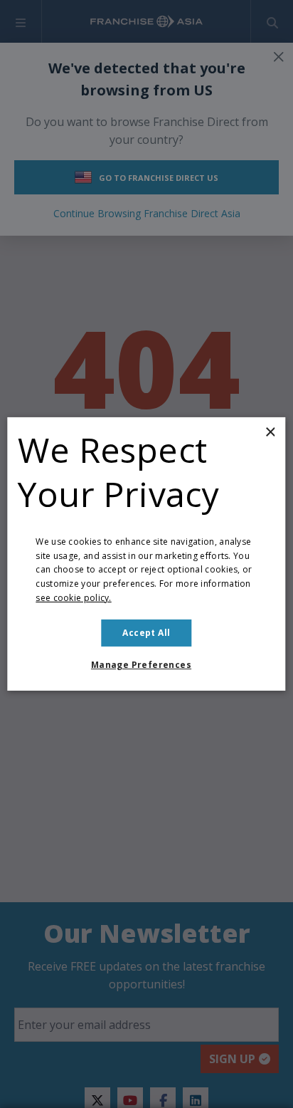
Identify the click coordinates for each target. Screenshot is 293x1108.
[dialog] (146, 554)
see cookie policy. (73, 598)
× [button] (270, 432)
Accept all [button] (146, 633)
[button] (146, 665)
